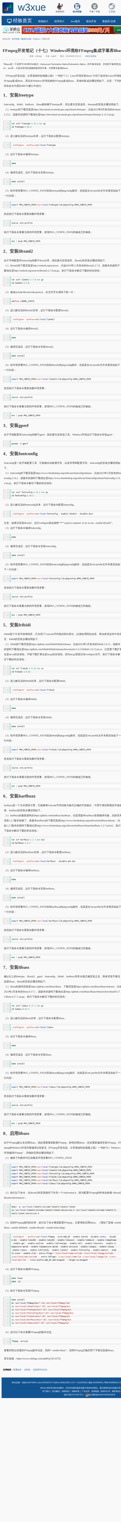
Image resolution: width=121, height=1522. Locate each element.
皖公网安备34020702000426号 (102, 1395)
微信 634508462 (96, 1382)
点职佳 (27, 1369)
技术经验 (15, 39)
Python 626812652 (62, 1382)
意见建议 (56, 1391)
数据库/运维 (26, 39)
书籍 (97, 11)
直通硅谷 (17, 1369)
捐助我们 (66, 1391)
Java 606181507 (45, 1382)
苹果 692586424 (111, 1382)
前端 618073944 (29, 1382)
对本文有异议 (90, 56)
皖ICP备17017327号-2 (74, 1395)
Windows (36, 39)
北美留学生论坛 (40, 1369)
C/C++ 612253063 (79, 1382)
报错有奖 (76, 1391)
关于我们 (46, 1391)
